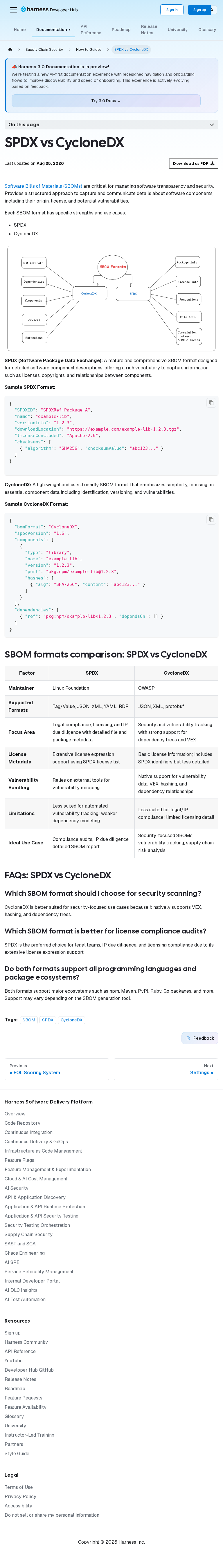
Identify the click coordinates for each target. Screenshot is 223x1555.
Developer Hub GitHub (29, 1370)
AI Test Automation (25, 1299)
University (178, 29)
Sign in (172, 9)
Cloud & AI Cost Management (36, 1179)
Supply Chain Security (29, 1234)
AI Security (16, 1188)
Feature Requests (23, 1398)
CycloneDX (71, 1020)
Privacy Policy (20, 1496)
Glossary (207, 29)
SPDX (47, 1020)
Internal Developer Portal (32, 1281)
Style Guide (17, 1454)
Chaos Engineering (25, 1253)
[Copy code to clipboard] (211, 403)
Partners (14, 1444)
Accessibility (18, 1506)
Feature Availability (25, 1407)
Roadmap (121, 29)
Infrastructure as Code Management (43, 1151)
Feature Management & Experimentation (48, 1169)
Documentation (53, 29)
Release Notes (149, 29)
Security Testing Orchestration (37, 1225)
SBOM (29, 1020)
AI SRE (12, 1262)
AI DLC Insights (21, 1290)
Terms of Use (19, 1487)
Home (20, 29)
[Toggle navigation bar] (13, 10)
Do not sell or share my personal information (52, 1515)
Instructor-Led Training (29, 1435)
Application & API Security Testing (41, 1216)
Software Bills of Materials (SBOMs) (43, 186)
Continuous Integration (29, 1132)
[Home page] (10, 49)
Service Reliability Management (39, 1272)
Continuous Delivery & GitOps (36, 1142)
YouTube (14, 1361)
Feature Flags (19, 1160)
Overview (15, 1114)
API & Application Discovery (35, 1197)
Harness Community (26, 1342)
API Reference (91, 29)
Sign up (199, 9)
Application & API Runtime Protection (45, 1207)
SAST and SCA (20, 1244)
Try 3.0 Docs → (106, 100)
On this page (24, 125)
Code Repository (22, 1123)
